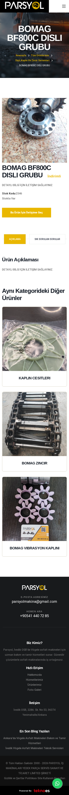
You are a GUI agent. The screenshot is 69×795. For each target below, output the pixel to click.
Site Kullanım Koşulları (51, 778)
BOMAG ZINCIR (34, 463)
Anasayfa (21, 55)
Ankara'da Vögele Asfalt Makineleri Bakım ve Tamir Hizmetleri (34, 741)
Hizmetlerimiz (34, 679)
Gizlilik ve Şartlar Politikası (20, 778)
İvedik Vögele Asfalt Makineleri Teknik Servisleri (34, 748)
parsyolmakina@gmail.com (34, 601)
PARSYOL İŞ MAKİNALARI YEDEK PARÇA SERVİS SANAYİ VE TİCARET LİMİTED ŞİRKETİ (34, 768)
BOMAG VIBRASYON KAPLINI (34, 548)
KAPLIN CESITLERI (34, 378)
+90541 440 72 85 (34, 616)
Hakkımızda (34, 674)
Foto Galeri (34, 689)
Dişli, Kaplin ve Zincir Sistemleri (32, 60)
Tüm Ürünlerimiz (40, 55)
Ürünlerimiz (34, 684)
